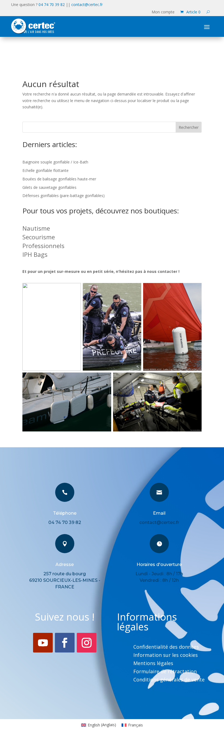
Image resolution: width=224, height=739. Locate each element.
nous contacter (162, 271)
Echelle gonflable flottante (45, 170)
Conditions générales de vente (169, 680)
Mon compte (163, 12)
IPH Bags (35, 254)
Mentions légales (153, 663)
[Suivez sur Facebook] (65, 642)
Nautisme (36, 228)
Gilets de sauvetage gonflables (49, 187)
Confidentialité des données (166, 647)
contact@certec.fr (87, 4)
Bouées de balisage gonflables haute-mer (59, 178)
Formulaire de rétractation (165, 672)
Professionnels (43, 246)
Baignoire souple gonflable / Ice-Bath (55, 162)
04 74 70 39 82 (52, 4)
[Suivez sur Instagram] (86, 642)
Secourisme (38, 237)
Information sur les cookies (165, 655)
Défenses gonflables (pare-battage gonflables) (63, 195)
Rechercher (189, 127)
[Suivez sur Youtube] (43, 642)
